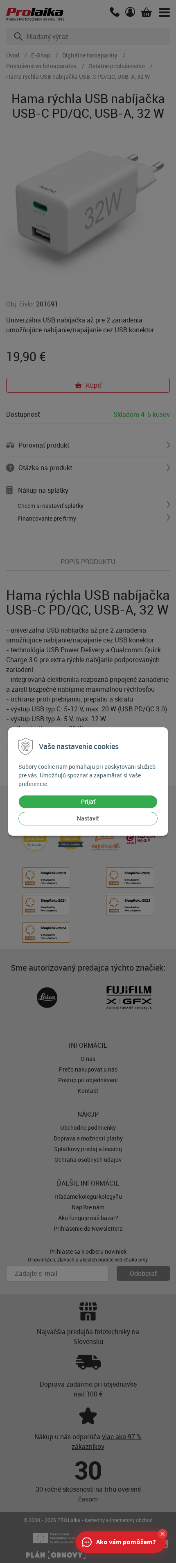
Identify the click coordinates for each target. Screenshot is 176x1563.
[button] (162, 1534)
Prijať (88, 801)
